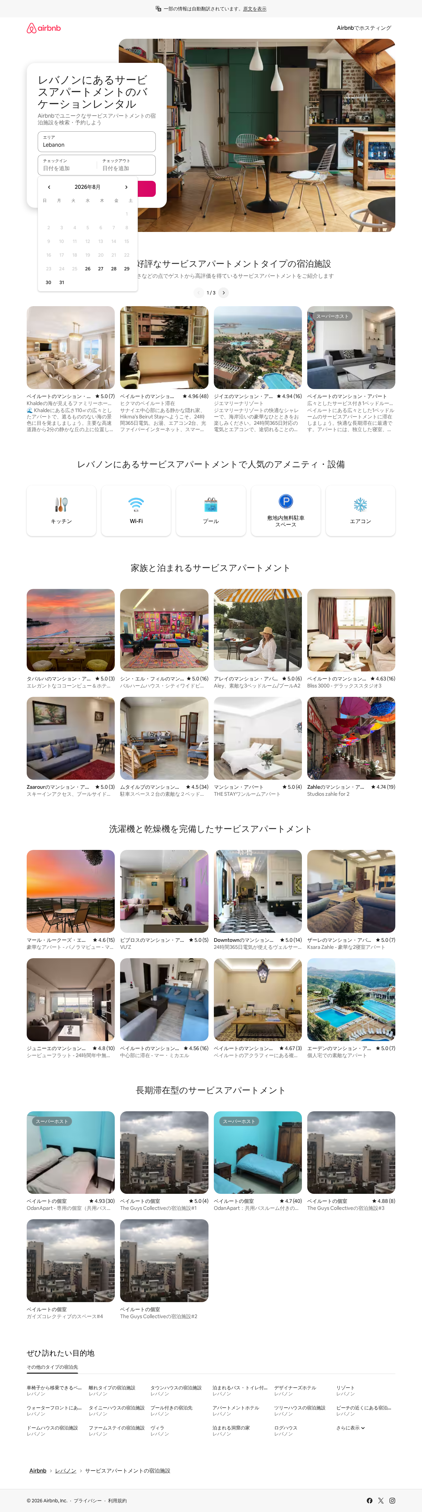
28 (113, 269)
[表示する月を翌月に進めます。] (126, 187)
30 (48, 282)
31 (61, 282)
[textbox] (67, 168)
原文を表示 (255, 9)
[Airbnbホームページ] (44, 27)
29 (126, 269)
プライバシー (88, 1501)
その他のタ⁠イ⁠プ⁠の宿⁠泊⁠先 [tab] (52, 1367)
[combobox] (96, 145)
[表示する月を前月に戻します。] (49, 187)
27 (100, 269)
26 (87, 269)
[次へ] (223, 292)
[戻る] (198, 292)
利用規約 (117, 1501)
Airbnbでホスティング (364, 27)
